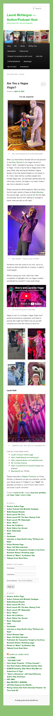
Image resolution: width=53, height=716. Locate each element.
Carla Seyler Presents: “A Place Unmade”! (23, 663)
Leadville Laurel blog (19, 654)
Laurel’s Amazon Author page (22, 454)
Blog (9, 46)
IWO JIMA (11, 679)
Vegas (17, 495)
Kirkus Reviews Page (15, 544)
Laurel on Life (19, 492)
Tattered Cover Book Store (17, 558)
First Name (10, 568)
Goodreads (11, 536)
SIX (34, 195)
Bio (15, 46)
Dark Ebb (39, 56)
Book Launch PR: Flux (16, 514)
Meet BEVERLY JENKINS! (17, 682)
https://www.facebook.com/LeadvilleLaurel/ (27, 460)
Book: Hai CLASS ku (15, 525)
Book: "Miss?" (12, 522)
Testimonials (23, 51)
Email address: (12, 580)
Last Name (10, 574)
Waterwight (28, 61)
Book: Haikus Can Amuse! (17, 528)
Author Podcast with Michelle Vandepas (22, 509)
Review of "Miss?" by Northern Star (21, 555)
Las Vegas (10, 495)
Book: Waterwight (14, 530)
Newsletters (11, 51)
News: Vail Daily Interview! (17, 547)
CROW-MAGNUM (13, 61)
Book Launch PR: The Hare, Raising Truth (23, 517)
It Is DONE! (11, 657)
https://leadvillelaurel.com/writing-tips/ (25, 457)
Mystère (40, 192)
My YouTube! (11, 66)
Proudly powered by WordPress (26, 700)
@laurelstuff (15, 471)
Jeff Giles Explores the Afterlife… (20, 685)
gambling (42, 492)
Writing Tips (33, 46)
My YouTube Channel (19, 463)
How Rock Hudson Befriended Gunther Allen (24, 666)
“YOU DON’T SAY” (14, 660)
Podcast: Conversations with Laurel (19, 56)
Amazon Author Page (15, 506)
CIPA (9, 533)
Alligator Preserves (29, 476)
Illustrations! (24, 66)
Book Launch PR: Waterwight (18, 520)
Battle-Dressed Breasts (16, 512)
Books (22, 46)
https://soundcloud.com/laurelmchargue (25, 465)
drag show (34, 492)
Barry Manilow (17, 162)
